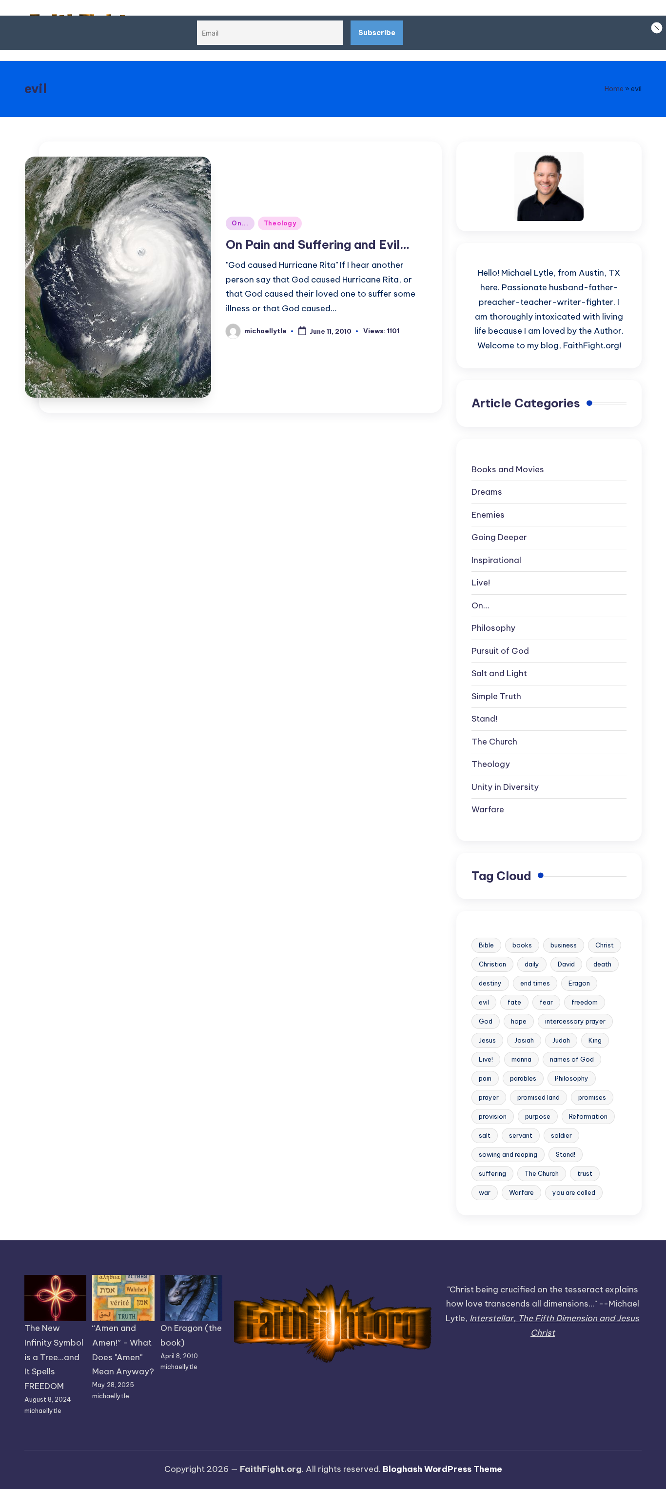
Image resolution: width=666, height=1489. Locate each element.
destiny (490, 983)
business (563, 945)
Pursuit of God (500, 650)
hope (519, 1021)
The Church (494, 741)
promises (592, 1097)
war (484, 1192)
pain (485, 1078)
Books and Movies (507, 469)
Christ (604, 945)
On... (240, 223)
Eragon (579, 983)
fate (514, 1002)
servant (520, 1135)
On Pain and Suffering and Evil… (318, 244)
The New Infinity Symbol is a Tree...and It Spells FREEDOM (53, 1357)
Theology (280, 223)
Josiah (524, 1040)
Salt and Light (499, 673)
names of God (572, 1059)
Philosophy (493, 628)
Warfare (487, 809)
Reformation (588, 1116)
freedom (584, 1002)
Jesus (487, 1040)
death (602, 964)
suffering (492, 1173)
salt (484, 1135)
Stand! (484, 718)
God (485, 1021)
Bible (486, 945)
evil (484, 1002)
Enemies (488, 514)
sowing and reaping (508, 1154)
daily (532, 964)
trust (584, 1173)
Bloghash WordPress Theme (442, 1469)
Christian (492, 964)
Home (614, 88)
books (522, 945)
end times (535, 983)
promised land (538, 1097)
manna (521, 1059)
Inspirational (496, 560)
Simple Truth (496, 696)
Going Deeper (499, 537)
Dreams (486, 491)
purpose (537, 1116)
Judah (561, 1040)
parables (523, 1078)
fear (546, 1002)
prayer (489, 1097)
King (595, 1040)
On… (480, 605)
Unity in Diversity (505, 787)
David (566, 964)
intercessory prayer (575, 1021)
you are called (573, 1192)
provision (493, 1116)
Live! (480, 582)
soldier (561, 1135)
